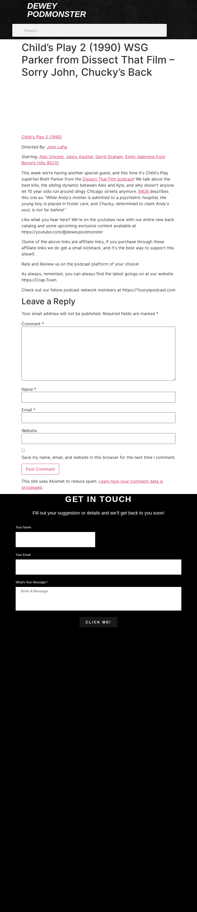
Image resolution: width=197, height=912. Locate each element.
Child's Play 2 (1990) (42, 136)
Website (29, 431)
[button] (166, 6)
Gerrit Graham (109, 156)
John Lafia (57, 146)
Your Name (24, 527)
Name (29, 389)
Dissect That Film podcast (108, 179)
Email (28, 410)
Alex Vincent (51, 156)
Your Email (24, 555)
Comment (33, 324)
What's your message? (31, 582)
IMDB (144, 191)
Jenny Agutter (79, 156)
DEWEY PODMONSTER (56, 10)
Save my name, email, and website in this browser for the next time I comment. (98, 457)
